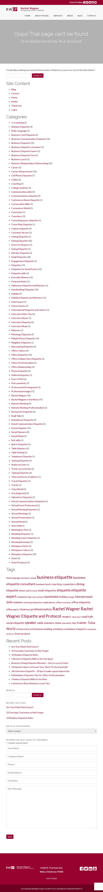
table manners (45, 623)
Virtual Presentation (21, 517)
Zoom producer (22, 633)
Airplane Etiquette (20, 126)
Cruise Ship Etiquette (21, 224)
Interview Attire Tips (21, 314)
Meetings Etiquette (21, 334)
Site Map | (66, 889)
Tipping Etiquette (20, 472)
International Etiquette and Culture (28, 309)
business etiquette (54, 577)
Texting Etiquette (20, 460)
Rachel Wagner (18, 395)
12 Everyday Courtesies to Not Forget (30, 650)
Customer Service (20, 232)
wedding (47, 629)
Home (27, 16)
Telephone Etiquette (21, 456)
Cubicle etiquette (20, 228)
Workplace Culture (20, 550)
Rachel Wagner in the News (24, 399)
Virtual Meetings (19, 513)
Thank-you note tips (21, 468)
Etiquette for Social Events (24, 269)
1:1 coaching (17, 122)
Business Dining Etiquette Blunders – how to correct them (39, 663)
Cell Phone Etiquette (21, 175)
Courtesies (16, 212)
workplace (58, 629)
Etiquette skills (18, 273)
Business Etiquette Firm (23, 155)
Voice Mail (16, 525)
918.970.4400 (75, 2)
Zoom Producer (19, 562)
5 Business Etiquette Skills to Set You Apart (32, 658)
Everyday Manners (20, 277)
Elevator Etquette (20, 253)
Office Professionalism (22, 362)
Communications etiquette (24, 195)
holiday (63, 596)
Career (14, 167)
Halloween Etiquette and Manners (28, 285)
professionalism (41, 609)
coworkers (69, 584)
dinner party (25, 590)
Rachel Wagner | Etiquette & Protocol (41, 889)
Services (58, 16)
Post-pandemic (18, 383)
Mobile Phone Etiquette (23, 338)
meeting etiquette (33, 602)
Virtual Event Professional (24, 505)
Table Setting (17, 452)
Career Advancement (21, 171)
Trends (14, 485)
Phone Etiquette (19, 371)
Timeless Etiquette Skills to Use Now (29, 679)
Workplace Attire (19, 546)
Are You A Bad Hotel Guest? (25, 646)
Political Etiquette (20, 375)
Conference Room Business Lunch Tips (30, 683)
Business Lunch (19, 159)
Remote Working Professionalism (27, 407)
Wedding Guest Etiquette (24, 538)
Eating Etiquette (19, 249)
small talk (87, 616)
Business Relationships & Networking (29, 163)
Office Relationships (21, 367)
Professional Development (24, 387)
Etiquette (16, 265)
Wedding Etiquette (20, 533)
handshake (51, 596)
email (34, 590)
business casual (28, 578)
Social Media (17, 436)
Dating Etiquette (19, 236)
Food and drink (18, 281)
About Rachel (42, 16)
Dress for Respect (20, 244)
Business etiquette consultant (26, 147)
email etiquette (47, 590)
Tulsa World (17, 489)
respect (66, 616)
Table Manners (18, 448)
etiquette (63, 590)
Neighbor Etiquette (21, 342)
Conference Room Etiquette (25, 200)
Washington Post (19, 529)
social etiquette (15, 622)
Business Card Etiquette (23, 134)
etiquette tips (24, 596)
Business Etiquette (20, 143)
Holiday (15, 293)
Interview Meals (19, 326)
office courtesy (63, 602)
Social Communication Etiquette (27, 423)
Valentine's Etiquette (21, 497)
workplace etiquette (75, 629)
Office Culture (18, 350)
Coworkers (16, 216)
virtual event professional (29, 629)
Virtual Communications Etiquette (28, 501)
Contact (91, 16)
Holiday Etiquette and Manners (26, 297)
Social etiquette (19, 428)
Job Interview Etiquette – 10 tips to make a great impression (40, 671)
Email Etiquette (19, 257)
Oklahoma (24, 609)
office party (12, 609)
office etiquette (80, 602)
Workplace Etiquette (21, 554)
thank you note (18, 464)
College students (19, 187)
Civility (14, 179)
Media (70, 16)
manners (18, 602)
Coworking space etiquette (24, 220)
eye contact (38, 597)
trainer (82, 623)
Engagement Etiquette (22, 261)
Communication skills (21, 191)
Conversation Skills (20, 204)
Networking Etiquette (22, 346)
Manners (15, 330)
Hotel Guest (17, 301)
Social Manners (18, 432)
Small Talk (16, 415)
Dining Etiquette (19, 240)
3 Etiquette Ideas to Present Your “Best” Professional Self (39, 667)
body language (13, 578)
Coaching (16, 183)
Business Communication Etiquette (28, 139)
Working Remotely (20, 542)
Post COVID (17, 379)
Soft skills (15, 440)
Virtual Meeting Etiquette (24, 509)
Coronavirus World (20, 208)
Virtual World (17, 521)
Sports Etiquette (19, 444)
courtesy (57, 584)
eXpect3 (79, 889)
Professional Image (20, 391)
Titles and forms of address (24, 476)
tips (74, 622)
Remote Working (19, 403)
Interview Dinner (19, 318)
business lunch (43, 584)
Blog (80, 16)
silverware (76, 617)
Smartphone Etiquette (22, 419)
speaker (30, 623)
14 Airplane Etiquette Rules (24, 654)
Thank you (16, 105)
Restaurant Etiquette (21, 411)
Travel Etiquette (19, 481)
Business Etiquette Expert (24, 151)
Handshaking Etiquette (22, 289)
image (71, 597)
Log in (14, 109)
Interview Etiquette (21, 322)
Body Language (19, 130)
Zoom (14, 558)
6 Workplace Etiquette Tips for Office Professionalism (37, 675)
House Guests (18, 305)
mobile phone (48, 602)
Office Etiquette (19, 354)
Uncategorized (18, 493)
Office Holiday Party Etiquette (26, 358)
